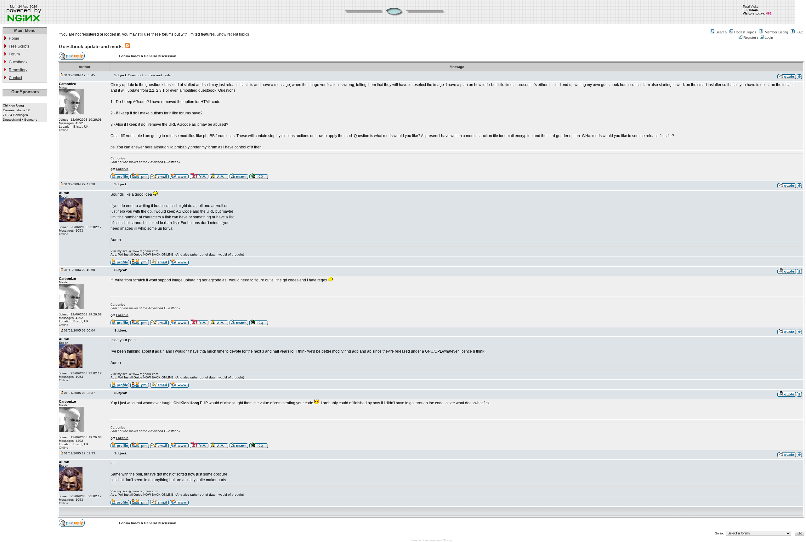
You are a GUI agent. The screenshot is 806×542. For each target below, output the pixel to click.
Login (768, 37)
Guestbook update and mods (90, 46)
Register (749, 37)
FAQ (800, 32)
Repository (18, 70)
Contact (15, 78)
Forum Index (130, 56)
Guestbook (18, 62)
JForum (447, 540)
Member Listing (776, 32)
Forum (14, 54)
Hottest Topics (745, 32)
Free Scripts (19, 46)
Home (14, 38)
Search (721, 32)
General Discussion (160, 56)
